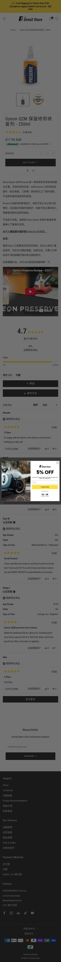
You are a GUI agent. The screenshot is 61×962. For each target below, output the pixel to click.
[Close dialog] (57, 462)
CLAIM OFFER (45, 487)
